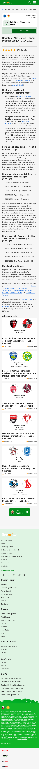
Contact (4, 559)
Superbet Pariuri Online (25, 96)
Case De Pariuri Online (9, 646)
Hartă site (4, 566)
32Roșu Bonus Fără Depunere (11, 691)
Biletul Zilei (18, 80)
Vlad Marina (8, 45)
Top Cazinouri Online (8, 620)
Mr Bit (3, 636)
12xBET (4, 665)
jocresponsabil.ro (22, 739)
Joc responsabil (6, 540)
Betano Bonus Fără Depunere (11, 682)
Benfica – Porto (15, 288)
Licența (3, 543)
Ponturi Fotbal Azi (7, 594)
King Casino (5, 630)
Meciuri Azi (5, 584)
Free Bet (4, 649)
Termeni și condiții (7, 547)
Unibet (3, 652)
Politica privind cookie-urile (10, 550)
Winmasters (5, 669)
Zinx (2, 633)
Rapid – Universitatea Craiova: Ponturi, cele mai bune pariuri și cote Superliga (18, 468)
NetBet (3, 623)
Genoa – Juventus (16, 293)
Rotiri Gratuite (5, 617)
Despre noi (5, 563)
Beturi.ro (3, 711)
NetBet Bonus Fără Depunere (11, 678)
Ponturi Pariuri (6, 591)
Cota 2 (27, 80)
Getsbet (3, 662)
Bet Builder (5, 604)
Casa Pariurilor (6, 659)
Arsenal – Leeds (17, 85)
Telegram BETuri (26, 300)
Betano (3, 656)
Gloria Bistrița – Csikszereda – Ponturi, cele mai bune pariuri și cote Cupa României (19, 340)
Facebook (5, 306)
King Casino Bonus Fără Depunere (13, 688)
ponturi (34, 78)
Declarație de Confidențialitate (11, 556)
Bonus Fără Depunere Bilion (10, 695)
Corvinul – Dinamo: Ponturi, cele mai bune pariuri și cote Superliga (18, 499)
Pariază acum (24, 31)
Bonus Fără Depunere (8, 614)
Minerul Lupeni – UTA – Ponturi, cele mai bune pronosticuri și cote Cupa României (18, 436)
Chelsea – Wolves (18, 290)
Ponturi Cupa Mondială (9, 588)
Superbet (4, 627)
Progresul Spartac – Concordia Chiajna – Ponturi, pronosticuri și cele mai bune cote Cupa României (19, 373)
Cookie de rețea (6, 553)
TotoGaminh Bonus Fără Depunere (13, 685)
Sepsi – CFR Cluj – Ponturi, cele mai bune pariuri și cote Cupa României (18, 404)
